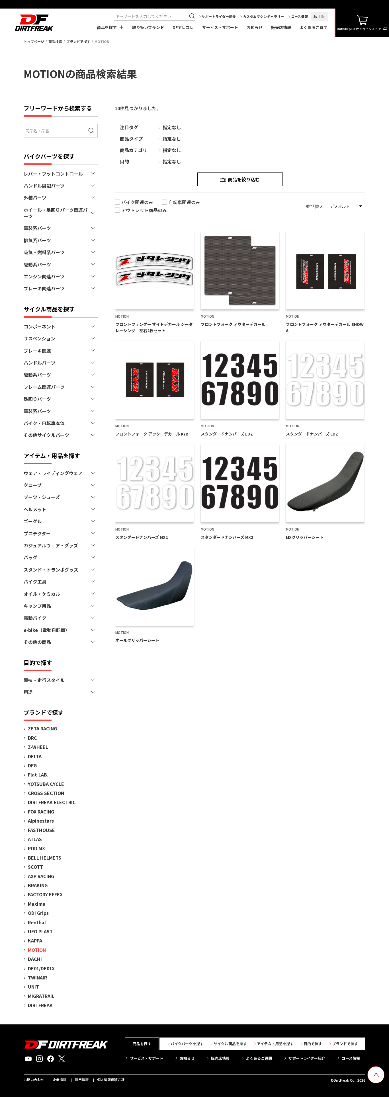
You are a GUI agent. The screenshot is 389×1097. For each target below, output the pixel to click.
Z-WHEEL (38, 746)
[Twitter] (61, 1058)
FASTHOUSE (41, 830)
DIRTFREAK (40, 1005)
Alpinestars (41, 820)
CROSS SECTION (46, 793)
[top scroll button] (375, 1074)
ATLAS (35, 839)
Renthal (37, 922)
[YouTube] (28, 1058)
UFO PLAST (40, 931)
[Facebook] (50, 1058)
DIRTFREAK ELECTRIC (52, 802)
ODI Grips (38, 912)
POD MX (36, 848)
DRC (32, 737)
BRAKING (38, 885)
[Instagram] (39, 1058)
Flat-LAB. (38, 774)
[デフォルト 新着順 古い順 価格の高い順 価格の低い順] (346, 206)
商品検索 (55, 41)
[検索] (192, 16)
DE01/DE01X (41, 968)
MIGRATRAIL (41, 996)
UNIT (33, 986)
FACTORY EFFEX (45, 894)
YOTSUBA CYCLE (46, 783)
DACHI (35, 959)
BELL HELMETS (44, 857)
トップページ (34, 41)
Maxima (37, 903)
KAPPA (35, 940)
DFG (32, 765)
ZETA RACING (42, 728)
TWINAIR (37, 977)
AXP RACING (41, 876)
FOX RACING (41, 811)
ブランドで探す (78, 41)
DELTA (35, 756)
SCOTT (35, 866)
